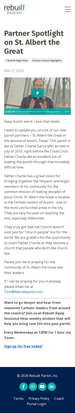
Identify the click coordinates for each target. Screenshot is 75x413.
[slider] (37, 111)
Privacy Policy (39, 398)
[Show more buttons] (67, 111)
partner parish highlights (47, 60)
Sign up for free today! (23, 346)
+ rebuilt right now (16, 60)
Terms (18, 398)
